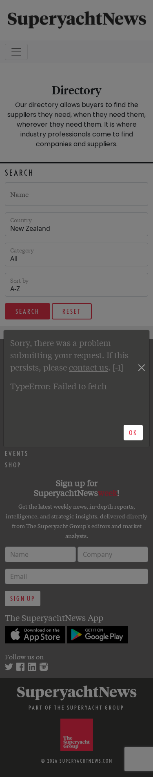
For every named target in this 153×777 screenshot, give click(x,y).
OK (133, 432)
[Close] (141, 367)
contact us (88, 367)
